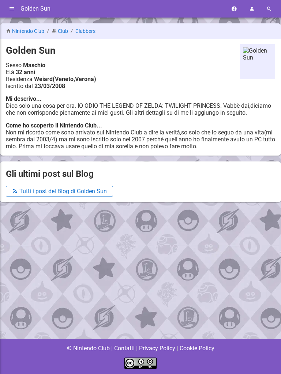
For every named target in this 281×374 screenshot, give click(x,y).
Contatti (124, 348)
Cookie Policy (197, 348)
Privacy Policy (157, 348)
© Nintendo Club (88, 348)
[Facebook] (234, 9)
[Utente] (252, 9)
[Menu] (11, 9)
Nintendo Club (28, 31)
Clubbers (85, 31)
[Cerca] (269, 9)
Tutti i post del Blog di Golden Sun (62, 191)
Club (63, 31)
